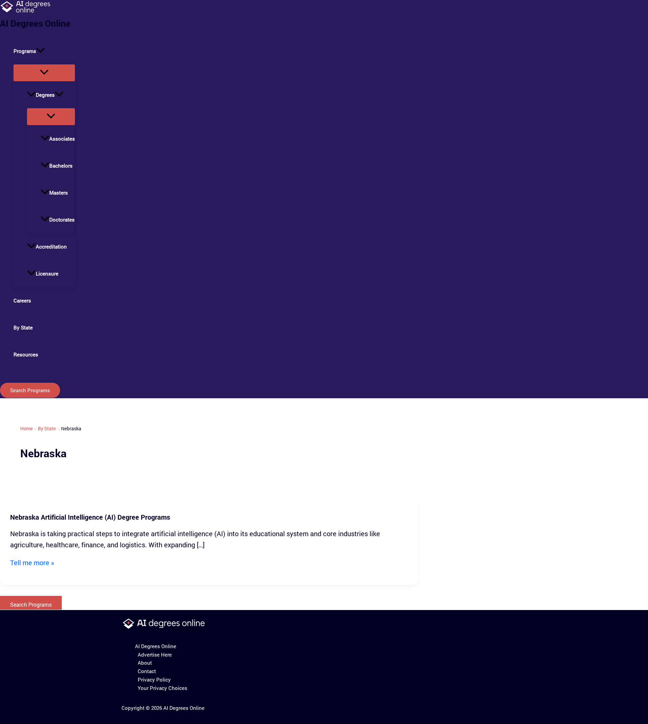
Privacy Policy (154, 679)
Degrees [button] (45, 94)
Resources (26, 354)
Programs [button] (25, 51)
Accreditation (51, 246)
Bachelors (61, 165)
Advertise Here (155, 654)
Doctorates (62, 219)
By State (23, 327)
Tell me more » (32, 562)
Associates (62, 138)
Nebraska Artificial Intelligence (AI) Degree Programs (90, 517)
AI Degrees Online (35, 23)
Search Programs (31, 604)
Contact (147, 671)
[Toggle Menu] (44, 72)
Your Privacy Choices (162, 688)
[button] (40, 50)
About (145, 662)
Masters (58, 192)
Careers (22, 300)
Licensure (47, 273)
